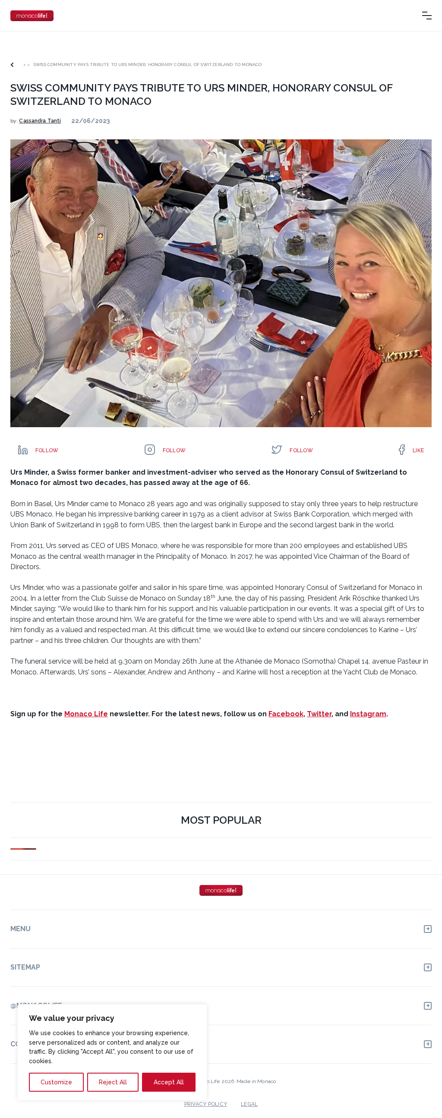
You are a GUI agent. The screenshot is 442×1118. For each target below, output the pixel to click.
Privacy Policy (205, 1104)
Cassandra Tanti (40, 121)
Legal (249, 1104)
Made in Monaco (256, 1081)
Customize (56, 1082)
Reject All (113, 1082)
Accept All (169, 1082)
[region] (112, 1052)
